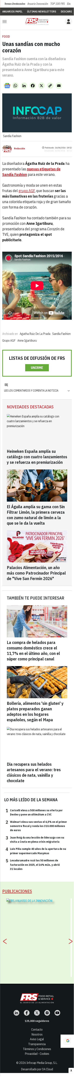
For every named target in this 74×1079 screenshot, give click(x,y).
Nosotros (37, 1034)
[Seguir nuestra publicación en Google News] (7, 85)
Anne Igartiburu (27, 340)
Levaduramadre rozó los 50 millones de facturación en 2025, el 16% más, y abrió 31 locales (33, 864)
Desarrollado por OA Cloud (37, 1069)
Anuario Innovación (37, 3)
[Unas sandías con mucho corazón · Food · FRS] (37, 21)
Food (6, 36)
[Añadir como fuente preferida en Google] (67, 1041)
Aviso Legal (37, 1039)
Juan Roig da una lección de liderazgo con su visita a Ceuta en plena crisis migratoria (35, 839)
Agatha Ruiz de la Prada (35, 334)
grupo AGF (27, 190)
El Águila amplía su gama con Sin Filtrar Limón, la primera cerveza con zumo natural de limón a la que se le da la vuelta (36, 515)
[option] (37, 936)
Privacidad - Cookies (37, 1054)
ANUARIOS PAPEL (12, 11)
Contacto (37, 1029)
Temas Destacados (14, 3)
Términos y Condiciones (37, 1049)
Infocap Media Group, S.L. (42, 1063)
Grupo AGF (9, 340)
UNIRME (37, 367)
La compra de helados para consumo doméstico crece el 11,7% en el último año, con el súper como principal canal (33, 651)
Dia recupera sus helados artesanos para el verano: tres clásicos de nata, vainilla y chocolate (34, 772)
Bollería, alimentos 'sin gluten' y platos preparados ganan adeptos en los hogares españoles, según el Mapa (35, 711)
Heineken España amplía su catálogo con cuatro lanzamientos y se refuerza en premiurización (37, 456)
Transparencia (37, 1044)
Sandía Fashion (61, 334)
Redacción (19, 148)
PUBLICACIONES (17, 891)
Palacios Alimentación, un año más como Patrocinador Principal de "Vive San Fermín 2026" (36, 573)
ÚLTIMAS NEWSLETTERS (41, 11)
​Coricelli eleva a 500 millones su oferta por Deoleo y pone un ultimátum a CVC (34, 812)
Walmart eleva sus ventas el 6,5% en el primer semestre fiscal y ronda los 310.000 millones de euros (36, 826)
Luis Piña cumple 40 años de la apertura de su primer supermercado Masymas (36, 851)
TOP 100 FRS (57, 3)
